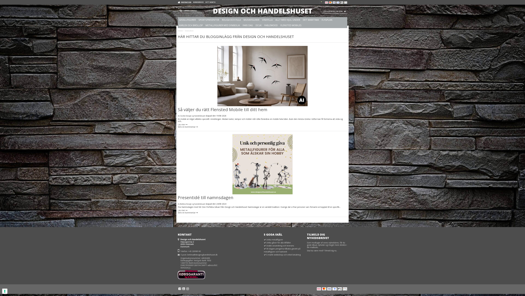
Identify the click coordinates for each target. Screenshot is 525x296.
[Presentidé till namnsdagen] (262, 164)
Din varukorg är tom (333, 11)
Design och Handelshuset (262, 11)
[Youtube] (183, 288)
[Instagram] (187, 288)
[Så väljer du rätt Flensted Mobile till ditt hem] (262, 76)
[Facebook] (179, 288)
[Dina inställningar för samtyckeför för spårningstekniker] (4, 291)
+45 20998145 (194, 251)
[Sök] (190, 10)
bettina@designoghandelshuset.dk (202, 254)
